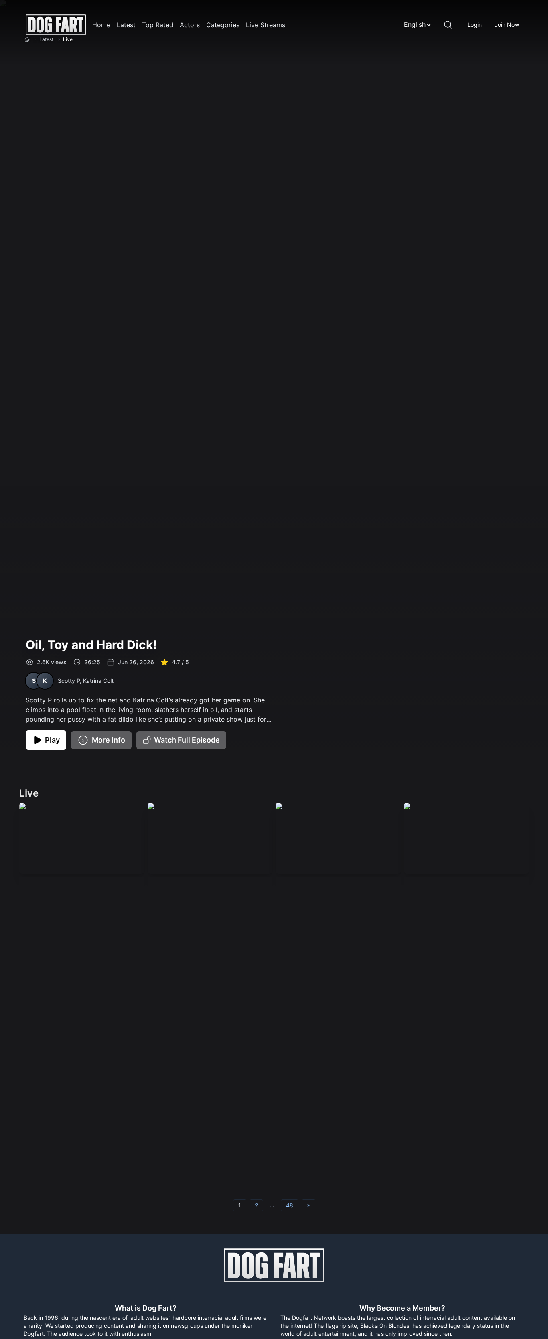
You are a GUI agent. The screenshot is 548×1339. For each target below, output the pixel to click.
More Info (108, 740)
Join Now (507, 24)
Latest (126, 25)
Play (52, 740)
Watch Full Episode (187, 740)
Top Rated (157, 25)
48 (289, 1205)
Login (474, 24)
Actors (190, 25)
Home (101, 25)
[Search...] (448, 24)
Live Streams (265, 25)
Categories (222, 25)
